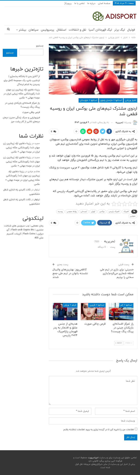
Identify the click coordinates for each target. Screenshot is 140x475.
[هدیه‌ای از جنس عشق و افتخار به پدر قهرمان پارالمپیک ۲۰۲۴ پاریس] (65, 311)
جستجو (39, 46)
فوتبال (131, 30)
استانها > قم (126, 305)
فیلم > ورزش (70, 305)
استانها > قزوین (97, 305)
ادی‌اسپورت (92, 457)
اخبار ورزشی (130, 100)
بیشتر (22, 30)
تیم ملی (84, 211)
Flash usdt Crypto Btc (22, 229)
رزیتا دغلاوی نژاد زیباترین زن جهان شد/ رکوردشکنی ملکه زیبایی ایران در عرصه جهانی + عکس (22, 93)
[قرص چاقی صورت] (93, 311)
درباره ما (91, 3)
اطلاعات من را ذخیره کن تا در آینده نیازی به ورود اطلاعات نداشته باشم (98, 429)
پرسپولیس (47, 30)
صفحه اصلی (104, 3)
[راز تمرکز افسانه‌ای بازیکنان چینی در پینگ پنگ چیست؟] (121, 311)
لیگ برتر (119, 30)
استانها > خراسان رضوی (111, 100)
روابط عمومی (72, 211)
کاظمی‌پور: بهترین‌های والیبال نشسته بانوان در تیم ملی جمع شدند (70, 273)
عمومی (132, 216)
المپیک (126, 211)
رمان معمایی (37, 225)
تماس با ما (79, 3)
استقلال (61, 30)
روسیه (60, 211)
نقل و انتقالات (77, 30)
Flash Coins (29, 233)
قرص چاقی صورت (31, 112)
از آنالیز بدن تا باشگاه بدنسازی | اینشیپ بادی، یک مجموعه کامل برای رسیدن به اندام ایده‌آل (22, 80)
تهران (93, 211)
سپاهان (33, 30)
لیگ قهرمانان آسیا (100, 30)
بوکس (101, 211)
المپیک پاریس (114, 211)
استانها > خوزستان (88, 100)
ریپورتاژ (68, 3)
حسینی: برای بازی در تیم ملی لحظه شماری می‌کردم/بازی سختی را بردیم (117, 273)
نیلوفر (37, 199)
